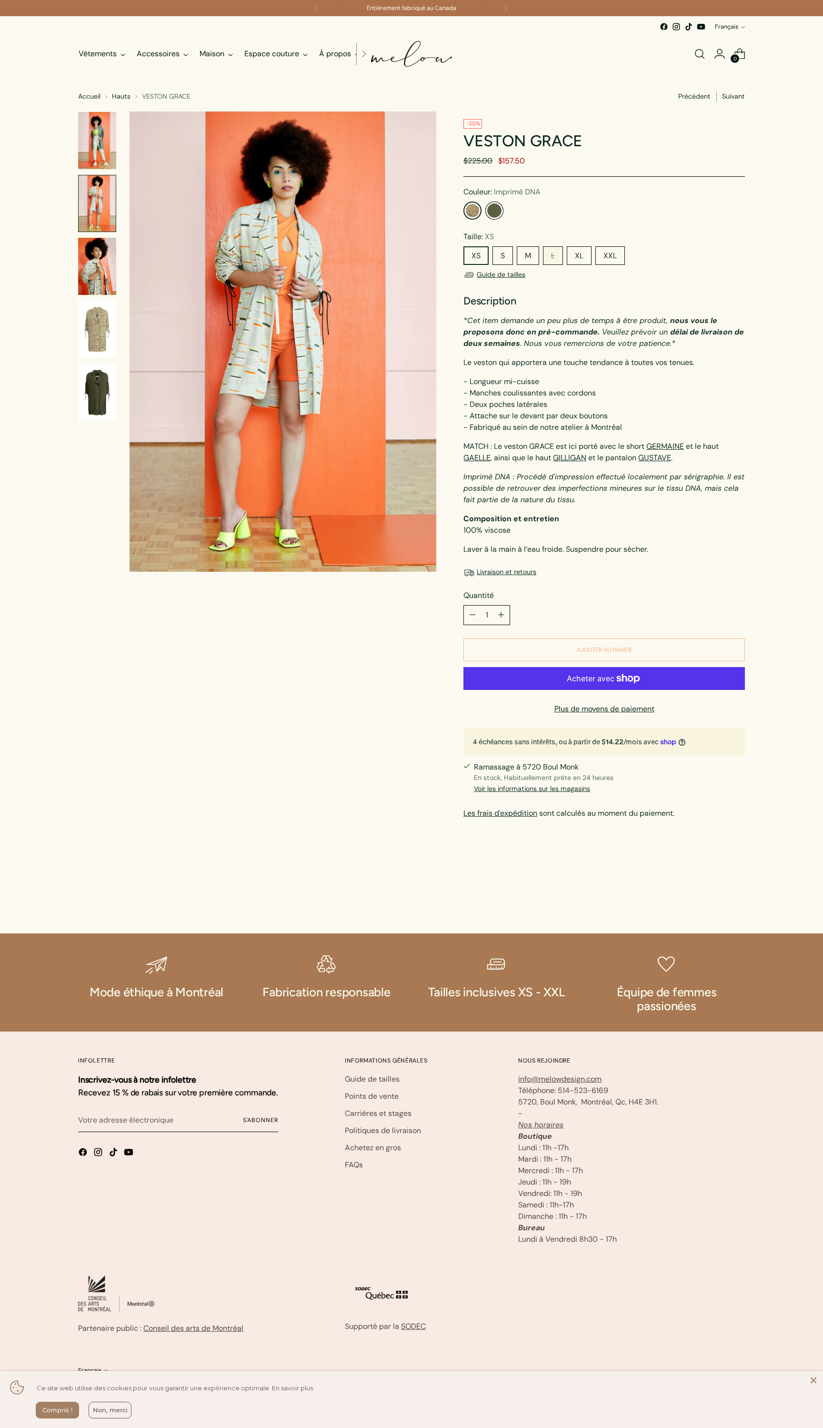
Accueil (89, 96)
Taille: (478, 237)
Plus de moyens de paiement (604, 709)
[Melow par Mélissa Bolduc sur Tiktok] (688, 26)
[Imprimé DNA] (472, 211)
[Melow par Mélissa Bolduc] (411, 54)
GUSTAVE (654, 458)
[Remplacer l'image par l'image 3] (97, 266)
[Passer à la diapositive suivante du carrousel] (737, 900)
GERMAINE (665, 446)
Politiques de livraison (383, 1130)
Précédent (694, 96)
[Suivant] (506, 8)
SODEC (413, 1326)
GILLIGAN (569, 458)
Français (726, 26)
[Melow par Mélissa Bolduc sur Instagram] (676, 26)
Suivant (733, 96)
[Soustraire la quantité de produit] (472, 615)
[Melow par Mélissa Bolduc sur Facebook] (664, 26)
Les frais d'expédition (500, 813)
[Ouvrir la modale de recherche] (699, 53)
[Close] (813, 1380)
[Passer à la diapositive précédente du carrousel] (715, 901)
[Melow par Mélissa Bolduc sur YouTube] (701, 26)
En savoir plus (292, 1388)
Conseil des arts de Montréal (193, 1328)
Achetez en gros (373, 1148)
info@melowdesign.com (560, 1079)
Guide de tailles (501, 274)
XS (476, 256)
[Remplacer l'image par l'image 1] (97, 140)
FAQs (354, 1165)
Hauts (121, 96)
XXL (610, 256)
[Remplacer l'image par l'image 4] (97, 329)
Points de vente (372, 1096)
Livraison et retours (506, 571)
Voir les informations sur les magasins (532, 788)
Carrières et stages (378, 1113)
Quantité (478, 595)
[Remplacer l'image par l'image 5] (97, 392)
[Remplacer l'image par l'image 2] (97, 203)
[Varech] (494, 211)
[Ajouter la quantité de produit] (501, 615)
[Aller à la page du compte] (719, 53)
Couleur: (502, 192)
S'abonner (260, 1120)
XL (579, 256)
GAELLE (477, 458)
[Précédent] (317, 8)
